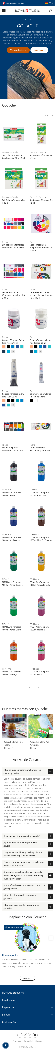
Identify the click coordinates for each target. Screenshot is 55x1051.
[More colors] (12, 351)
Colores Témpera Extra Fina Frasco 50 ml (40, 341)
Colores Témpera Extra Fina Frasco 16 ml (13, 341)
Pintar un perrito (10, 955)
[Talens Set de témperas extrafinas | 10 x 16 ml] (13, 426)
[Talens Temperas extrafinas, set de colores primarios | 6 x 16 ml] (41, 271)
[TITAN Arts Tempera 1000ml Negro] (13, 471)
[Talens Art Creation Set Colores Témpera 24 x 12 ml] (13, 179)
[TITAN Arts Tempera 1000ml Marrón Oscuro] (41, 516)
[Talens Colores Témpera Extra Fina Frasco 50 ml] (41, 319)
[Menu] (7, 10)
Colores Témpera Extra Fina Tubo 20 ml (13, 395)
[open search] (50, 10)
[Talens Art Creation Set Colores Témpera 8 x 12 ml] (41, 179)
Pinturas (28, 19)
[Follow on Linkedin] (30, 1035)
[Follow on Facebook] (19, 1035)
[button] (49, 3)
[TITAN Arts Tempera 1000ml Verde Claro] (13, 605)
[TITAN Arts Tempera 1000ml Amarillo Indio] (41, 561)
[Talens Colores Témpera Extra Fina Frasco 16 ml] (13, 319)
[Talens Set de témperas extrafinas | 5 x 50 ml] (41, 426)
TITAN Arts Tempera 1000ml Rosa (39, 673)
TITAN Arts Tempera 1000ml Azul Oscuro (11, 538)
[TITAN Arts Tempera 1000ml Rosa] (41, 650)
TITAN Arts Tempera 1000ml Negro (11, 494)
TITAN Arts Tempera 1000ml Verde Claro (11, 628)
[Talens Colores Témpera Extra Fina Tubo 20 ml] (13, 372)
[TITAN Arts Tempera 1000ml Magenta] (41, 605)
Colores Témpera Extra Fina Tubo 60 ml (40, 395)
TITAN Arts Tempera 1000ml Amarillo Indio (40, 583)
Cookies (38, 1041)
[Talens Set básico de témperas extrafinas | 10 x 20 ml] (13, 223)
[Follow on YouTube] (35, 1035)
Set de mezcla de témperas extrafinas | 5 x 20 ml (41, 247)
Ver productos (17, 50)
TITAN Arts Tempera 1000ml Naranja (11, 673)
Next (38, 687)
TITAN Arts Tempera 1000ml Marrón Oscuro (40, 538)
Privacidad (17, 1041)
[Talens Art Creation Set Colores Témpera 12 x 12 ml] (41, 134)
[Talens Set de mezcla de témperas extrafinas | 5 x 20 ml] (41, 223)
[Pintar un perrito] (27, 937)
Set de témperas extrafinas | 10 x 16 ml (12, 449)
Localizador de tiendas (15, 3)
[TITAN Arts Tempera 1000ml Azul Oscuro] (13, 516)
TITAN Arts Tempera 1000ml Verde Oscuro (12, 583)
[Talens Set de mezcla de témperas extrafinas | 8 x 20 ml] (13, 271)
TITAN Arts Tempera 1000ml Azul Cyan (39, 494)
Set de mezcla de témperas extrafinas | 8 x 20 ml (13, 295)
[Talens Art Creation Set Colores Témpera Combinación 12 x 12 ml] (13, 134)
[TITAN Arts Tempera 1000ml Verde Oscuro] (13, 561)
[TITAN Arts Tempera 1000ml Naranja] (13, 650)
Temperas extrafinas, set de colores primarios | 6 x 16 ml (41, 295)
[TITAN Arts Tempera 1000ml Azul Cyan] (41, 471)
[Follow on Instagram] (25, 1035)
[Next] (51, 732)
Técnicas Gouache (13, 927)
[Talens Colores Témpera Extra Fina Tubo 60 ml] (41, 372)
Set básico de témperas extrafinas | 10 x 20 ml (13, 246)
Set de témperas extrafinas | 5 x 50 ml (40, 449)
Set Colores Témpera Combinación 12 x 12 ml (13, 156)
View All (26, 978)
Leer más (38, 50)
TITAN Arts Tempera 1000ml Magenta (39, 628)
